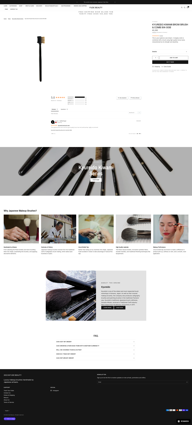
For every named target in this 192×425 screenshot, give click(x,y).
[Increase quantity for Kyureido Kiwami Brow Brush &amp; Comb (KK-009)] (157, 57)
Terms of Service (9, 402)
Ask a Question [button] (122, 97)
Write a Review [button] (135, 97)
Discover (39, 6)
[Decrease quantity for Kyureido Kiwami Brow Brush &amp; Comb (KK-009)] (153, 57)
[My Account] (181, 7)
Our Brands (13, 6)
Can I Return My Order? (65, 358)
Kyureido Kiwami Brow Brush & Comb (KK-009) (61, 130)
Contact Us (7, 393)
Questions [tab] (63, 109)
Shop (20, 6)
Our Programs (65, 6)
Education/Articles (51, 6)
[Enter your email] (186, 382)
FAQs (6, 9)
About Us (6, 400)
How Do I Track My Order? (66, 354)
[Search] (184, 7)
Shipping (154, 32)
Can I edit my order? (64, 341)
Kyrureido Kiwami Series (17, 18)
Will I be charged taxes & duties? (69, 350)
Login (5, 6)
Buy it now (170, 62)
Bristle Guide (30, 6)
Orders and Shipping (80, 6)
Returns (6, 397)
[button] (138, 133)
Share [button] (54, 133)
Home (5, 18)
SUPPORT (7, 387)
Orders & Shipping (9, 395)
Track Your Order (9, 390)
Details (154, 51)
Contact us (13, 9)
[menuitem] (6, 6)
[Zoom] (72, 24)
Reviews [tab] (54, 109)
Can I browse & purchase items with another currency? (77, 346)
